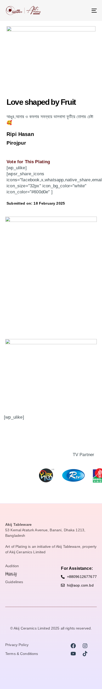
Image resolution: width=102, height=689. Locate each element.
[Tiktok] (85, 654)
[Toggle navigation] (81, 10)
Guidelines (14, 582)
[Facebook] (73, 646)
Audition (12, 566)
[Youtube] (73, 654)
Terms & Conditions (21, 654)
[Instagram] (85, 646)
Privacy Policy (17, 645)
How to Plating (11, 574)
